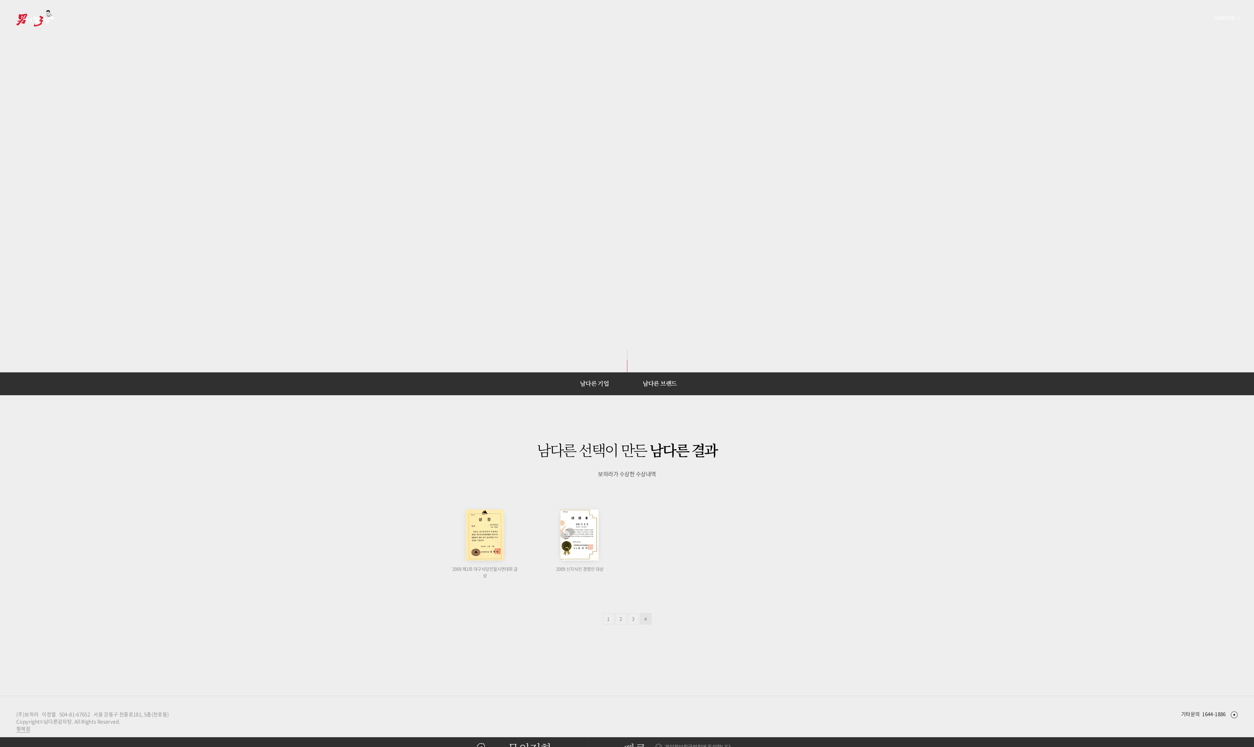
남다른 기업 (594, 383)
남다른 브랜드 (660, 383)
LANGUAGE (1224, 17)
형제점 (23, 728)
